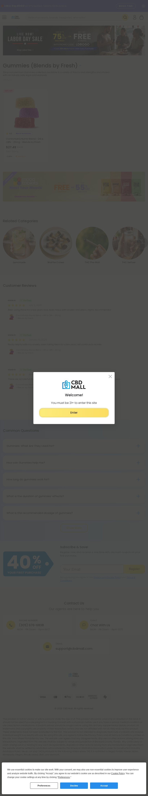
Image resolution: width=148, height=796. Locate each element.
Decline (74, 785)
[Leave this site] (110, 376)
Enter (74, 412)
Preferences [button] (64, 777)
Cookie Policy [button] (118, 773)
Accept (104, 785)
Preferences (44, 785)
